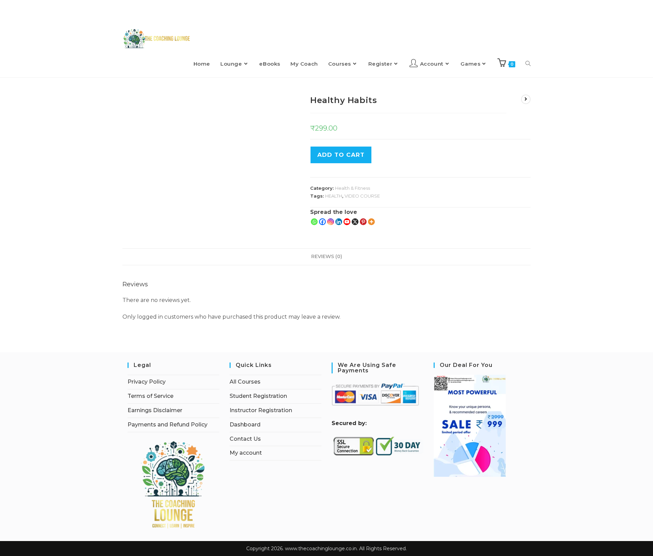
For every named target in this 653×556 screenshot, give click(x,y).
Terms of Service (150, 396)
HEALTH (333, 196)
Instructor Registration (261, 410)
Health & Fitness (352, 188)
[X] (355, 221)
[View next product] (526, 99)
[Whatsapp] (314, 221)
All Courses (245, 381)
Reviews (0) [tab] (326, 256)
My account (246, 453)
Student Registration (258, 396)
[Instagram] (330, 221)
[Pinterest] (363, 221)
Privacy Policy (147, 381)
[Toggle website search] (528, 64)
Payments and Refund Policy (167, 424)
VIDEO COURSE (362, 196)
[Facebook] (322, 221)
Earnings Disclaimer (155, 410)
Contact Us (245, 439)
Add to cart (341, 154)
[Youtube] (347, 221)
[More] (371, 221)
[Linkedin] (338, 221)
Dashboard (245, 424)
